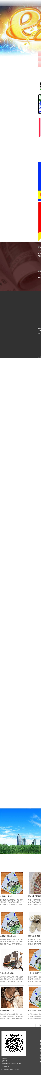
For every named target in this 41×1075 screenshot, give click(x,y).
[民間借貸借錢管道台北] (12, 923)
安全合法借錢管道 (34, 973)
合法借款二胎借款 (6, 896)
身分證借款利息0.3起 (7, 1010)
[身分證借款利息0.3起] (12, 997)
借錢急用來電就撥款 (7, 973)
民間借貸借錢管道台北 (8, 936)
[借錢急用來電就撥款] (12, 960)
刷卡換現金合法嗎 (34, 1010)
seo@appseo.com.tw (14, 1063)
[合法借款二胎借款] (12, 883)
